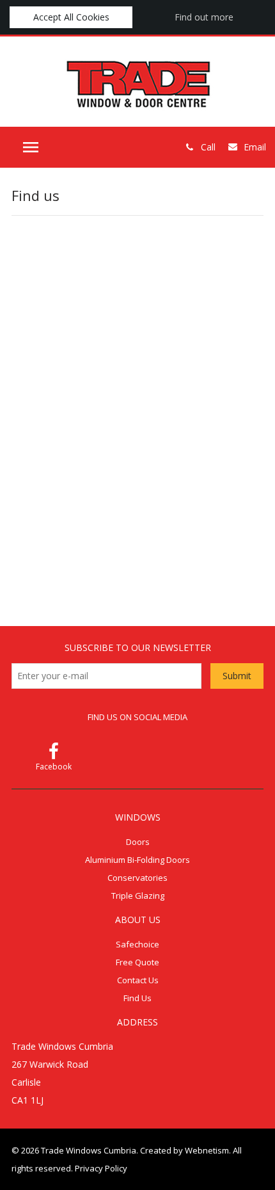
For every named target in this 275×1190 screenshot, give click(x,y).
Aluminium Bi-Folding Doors (137, 859)
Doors (138, 842)
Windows (138, 817)
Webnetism (207, 1150)
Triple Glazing (137, 895)
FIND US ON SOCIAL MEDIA (137, 717)
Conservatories (137, 877)
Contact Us (138, 980)
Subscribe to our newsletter (138, 647)
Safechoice (137, 944)
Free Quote (137, 962)
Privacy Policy (101, 1168)
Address (137, 1022)
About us (138, 919)
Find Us (137, 998)
